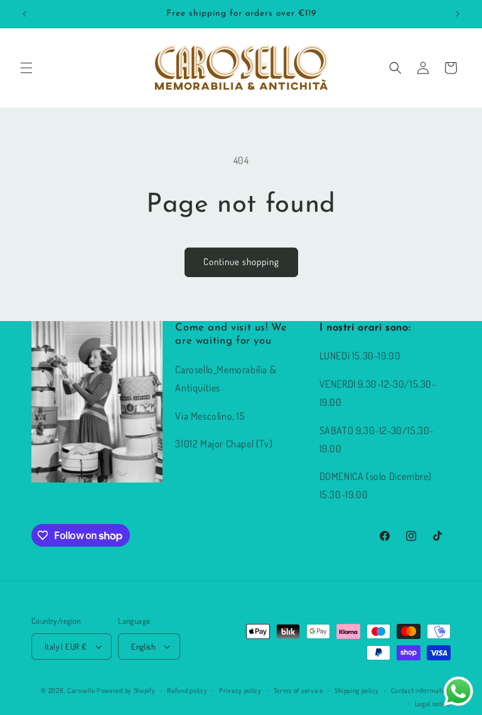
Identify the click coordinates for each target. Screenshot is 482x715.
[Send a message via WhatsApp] (458, 691)
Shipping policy (357, 690)
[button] (26, 68)
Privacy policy (240, 690)
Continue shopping (241, 262)
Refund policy (187, 690)
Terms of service (298, 690)
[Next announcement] (457, 14)
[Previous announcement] (24, 14)
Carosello (81, 690)
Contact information (421, 690)
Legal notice (433, 703)
